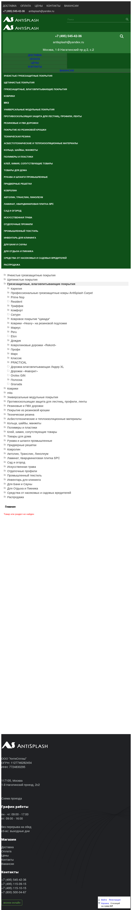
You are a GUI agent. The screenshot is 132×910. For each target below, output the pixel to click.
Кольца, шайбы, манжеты (24, 423)
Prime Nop (17, 297)
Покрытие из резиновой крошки (28, 410)
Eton (14, 336)
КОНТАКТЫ (53, 6)
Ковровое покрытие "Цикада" (30, 319)
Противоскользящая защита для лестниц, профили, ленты (47, 401)
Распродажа (15, 497)
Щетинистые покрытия (22, 279)
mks (10, 393)
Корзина (105, 903)
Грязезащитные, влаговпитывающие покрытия (41, 284)
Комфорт (17, 310)
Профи (15, 349)
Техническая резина (20, 414)
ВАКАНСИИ (71, 6)
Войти (104, 899)
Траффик (17, 306)
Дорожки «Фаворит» (24, 371)
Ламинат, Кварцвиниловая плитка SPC (33, 458)
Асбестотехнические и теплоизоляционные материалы (44, 419)
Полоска (16, 380)
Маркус (16, 327)
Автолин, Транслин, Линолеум (27, 454)
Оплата (6, 851)
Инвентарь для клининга (24, 480)
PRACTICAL (19, 362)
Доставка (7, 847)
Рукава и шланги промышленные (29, 441)
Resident (16, 301)
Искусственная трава (21, 467)
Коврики (12, 388)
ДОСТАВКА (10, 6)
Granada (16, 384)
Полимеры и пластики (22, 427)
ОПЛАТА (25, 6)
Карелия (16, 288)
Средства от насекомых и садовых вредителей (39, 493)
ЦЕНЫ (39, 6)
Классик (16, 358)
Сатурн (15, 314)
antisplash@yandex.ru (41, 11)
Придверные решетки (21, 445)
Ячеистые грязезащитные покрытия (31, 275)
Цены (5, 855)
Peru (14, 332)
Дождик (16, 340)
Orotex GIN (18, 375)
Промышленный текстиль (24, 475)
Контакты (7, 859)
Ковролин (13, 449)
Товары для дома (19, 436)
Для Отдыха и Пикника (22, 488)
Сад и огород (16, 462)
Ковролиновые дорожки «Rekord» (33, 345)
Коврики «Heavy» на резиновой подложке (39, 323)
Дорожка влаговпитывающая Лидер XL (37, 367)
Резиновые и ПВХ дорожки (25, 406)
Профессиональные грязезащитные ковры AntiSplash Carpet (52, 293)
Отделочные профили (22, 471)
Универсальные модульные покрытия (32, 397)
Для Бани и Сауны (19, 484)
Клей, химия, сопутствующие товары (32, 432)
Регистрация (115, 899)
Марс (14, 354)
